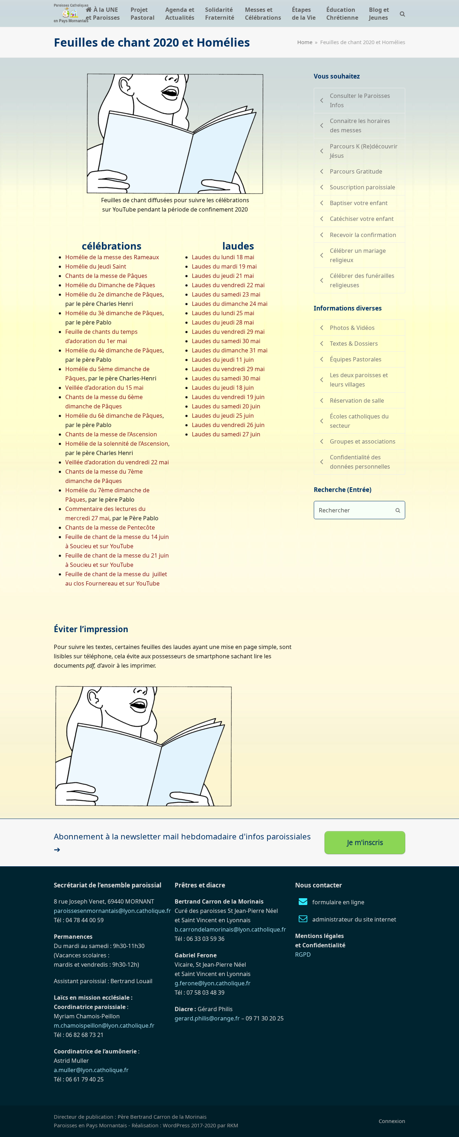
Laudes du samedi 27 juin (226, 434)
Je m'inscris (365, 842)
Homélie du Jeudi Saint (95, 266)
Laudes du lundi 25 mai (223, 313)
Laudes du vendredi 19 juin (228, 397)
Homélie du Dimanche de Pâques (110, 285)
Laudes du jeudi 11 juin (223, 360)
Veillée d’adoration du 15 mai (104, 388)
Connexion (392, 1120)
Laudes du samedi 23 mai (226, 294)
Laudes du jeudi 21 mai (223, 276)
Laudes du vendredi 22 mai (228, 285)
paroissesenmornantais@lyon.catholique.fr (112, 911)
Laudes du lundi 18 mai (223, 257)
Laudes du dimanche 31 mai (230, 350)
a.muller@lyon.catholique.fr (91, 1070)
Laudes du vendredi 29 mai (228, 332)
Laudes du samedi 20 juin (226, 406)
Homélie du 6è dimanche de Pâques (113, 416)
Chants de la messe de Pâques (106, 276)
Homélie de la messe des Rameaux (112, 257)
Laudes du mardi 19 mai (224, 266)
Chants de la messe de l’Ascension (111, 434)
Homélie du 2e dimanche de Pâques (113, 294)
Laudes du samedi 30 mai (226, 341)
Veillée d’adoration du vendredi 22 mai (117, 462)
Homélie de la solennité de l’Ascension (116, 443)
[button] (402, 13)
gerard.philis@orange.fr (207, 1018)
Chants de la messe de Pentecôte (110, 527)
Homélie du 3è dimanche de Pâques (113, 313)
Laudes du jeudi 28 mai (223, 322)
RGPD (303, 954)
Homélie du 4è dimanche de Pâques (113, 350)
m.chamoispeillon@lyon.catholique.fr (104, 1025)
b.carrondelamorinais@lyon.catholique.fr (230, 929)
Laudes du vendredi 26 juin (228, 425)
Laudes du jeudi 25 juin (223, 416)
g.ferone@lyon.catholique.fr (213, 983)
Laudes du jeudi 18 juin (223, 388)
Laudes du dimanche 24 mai (230, 304)
